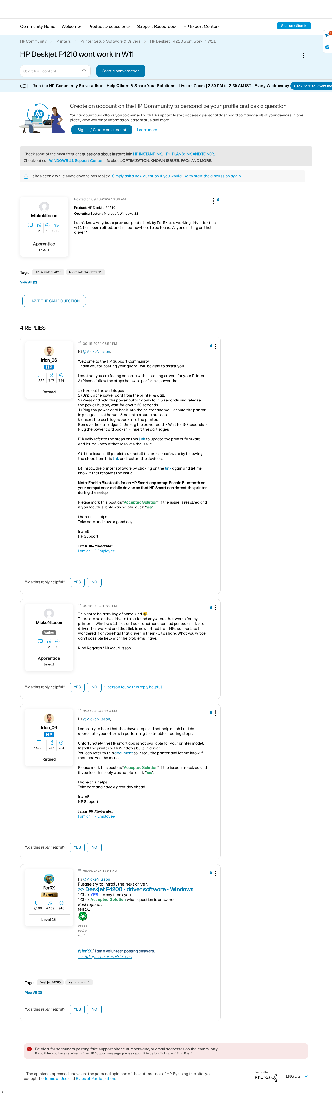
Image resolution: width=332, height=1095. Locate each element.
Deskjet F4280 (50, 982)
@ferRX (85, 951)
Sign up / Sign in (294, 26)
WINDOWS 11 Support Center (76, 160)
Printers (63, 41)
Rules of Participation (95, 1078)
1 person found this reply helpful (133, 687)
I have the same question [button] (54, 301)
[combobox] (55, 71)
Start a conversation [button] (121, 71)
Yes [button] (77, 582)
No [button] (94, 582)
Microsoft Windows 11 (85, 272)
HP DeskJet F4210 (48, 272)
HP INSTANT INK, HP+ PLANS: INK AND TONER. (174, 154)
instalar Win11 (79, 982)
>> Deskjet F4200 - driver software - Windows (135, 889)
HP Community (33, 41)
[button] (212, 200)
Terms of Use (56, 1078)
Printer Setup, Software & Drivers (110, 41)
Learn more (147, 129)
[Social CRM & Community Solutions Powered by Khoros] (266, 1076)
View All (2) (28, 282)
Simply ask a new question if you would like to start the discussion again (176, 176)
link (142, 439)
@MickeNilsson (96, 351)
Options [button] (306, 55)
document (124, 753)
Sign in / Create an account (102, 129)
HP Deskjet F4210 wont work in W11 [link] (183, 41)
